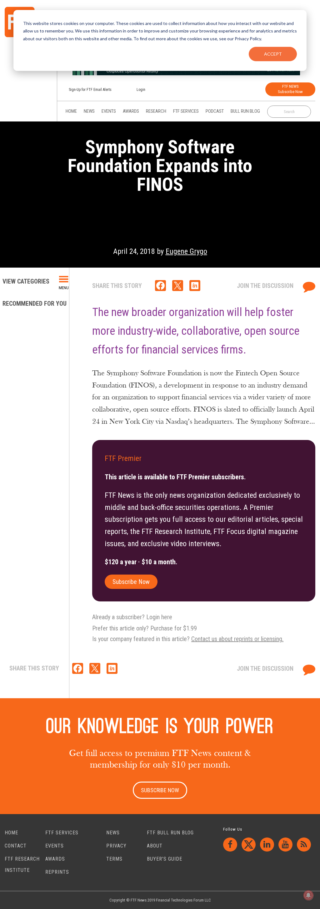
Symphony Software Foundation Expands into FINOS (160, 165)
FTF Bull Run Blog (170, 833)
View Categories (26, 281)
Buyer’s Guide (164, 859)
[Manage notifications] (308, 895)
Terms (114, 859)
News (113, 833)
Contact (16, 846)
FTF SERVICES (61, 833)
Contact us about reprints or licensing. (237, 639)
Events (54, 846)
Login (141, 89)
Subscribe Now (131, 581)
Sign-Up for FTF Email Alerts (90, 89)
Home (11, 833)
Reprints (57, 872)
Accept (273, 54)
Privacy (116, 846)
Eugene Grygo (186, 251)
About (154, 846)
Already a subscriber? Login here (132, 617)
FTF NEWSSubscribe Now (290, 89)
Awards (55, 859)
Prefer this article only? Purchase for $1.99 (144, 628)
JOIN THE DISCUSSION (266, 285)
